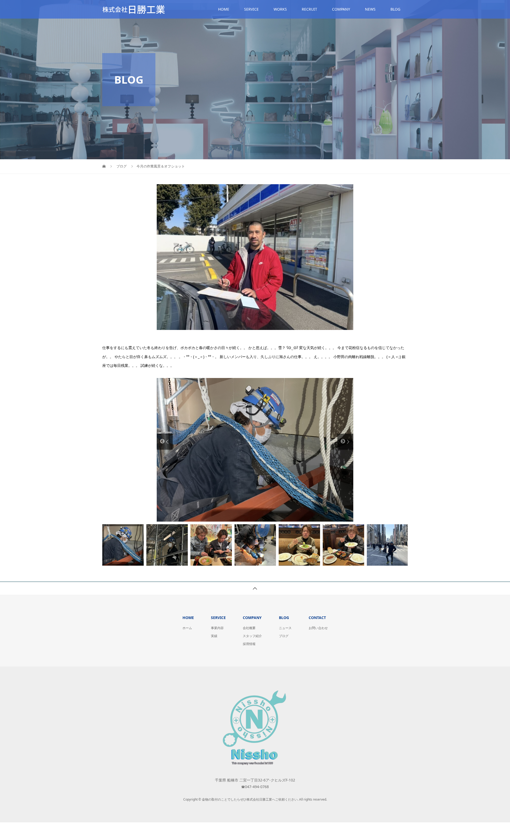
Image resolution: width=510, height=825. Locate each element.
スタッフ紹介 (252, 636)
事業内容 (217, 628)
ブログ (283, 636)
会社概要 (249, 628)
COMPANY (341, 9)
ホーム (187, 628)
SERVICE (251, 9)
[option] (255, 450)
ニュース (285, 628)
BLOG (395, 9)
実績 (214, 636)
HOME (223, 9)
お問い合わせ (318, 628)
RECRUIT (309, 9)
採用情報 (249, 644)
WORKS (280, 9)
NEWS (370, 9)
